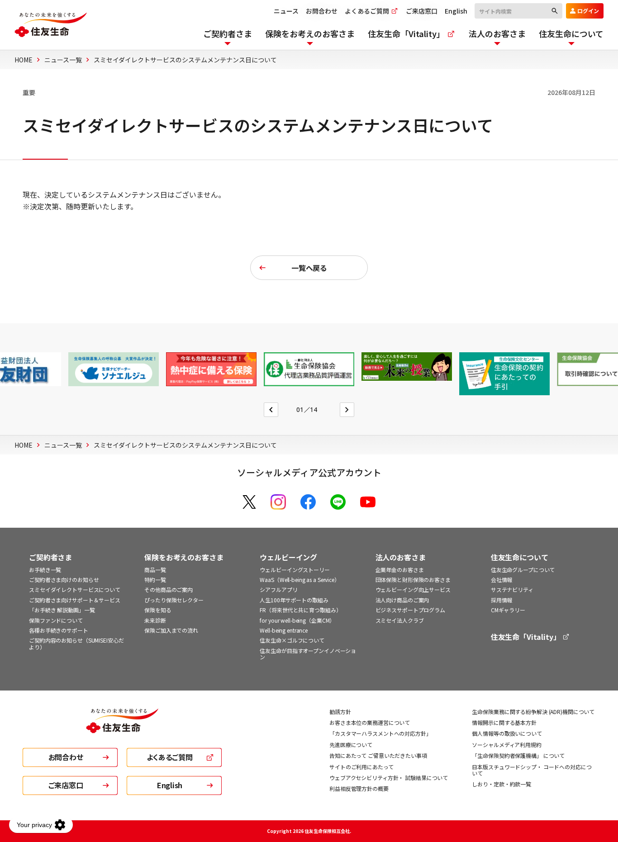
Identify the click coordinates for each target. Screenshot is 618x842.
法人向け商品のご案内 (402, 600)
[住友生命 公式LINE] (338, 502)
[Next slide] (347, 409)
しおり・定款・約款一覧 (501, 784)
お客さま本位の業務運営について (369, 722)
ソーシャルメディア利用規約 (506, 744)
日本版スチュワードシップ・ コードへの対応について (531, 770)
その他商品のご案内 (168, 589)
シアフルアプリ (278, 589)
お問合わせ (322, 10)
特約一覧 (155, 579)
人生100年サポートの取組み (294, 600)
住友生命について (519, 557)
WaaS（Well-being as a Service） (300, 579)
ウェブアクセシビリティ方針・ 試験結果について (388, 777)
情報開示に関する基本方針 (504, 722)
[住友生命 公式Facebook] (308, 502)
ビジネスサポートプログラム (410, 610)
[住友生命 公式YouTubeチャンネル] (368, 502)
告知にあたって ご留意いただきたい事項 (378, 755)
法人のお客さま (401, 557)
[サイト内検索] (518, 10)
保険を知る (157, 610)
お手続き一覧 (45, 569)
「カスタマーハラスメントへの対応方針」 (380, 733)
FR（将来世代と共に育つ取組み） (300, 610)
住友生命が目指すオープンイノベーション (308, 654)
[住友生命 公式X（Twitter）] (249, 502)
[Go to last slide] (271, 409)
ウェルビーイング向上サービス (413, 589)
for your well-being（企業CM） (297, 620)
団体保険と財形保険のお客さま (413, 579)
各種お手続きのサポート (58, 630)
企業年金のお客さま (400, 569)
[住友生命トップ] (122, 727)
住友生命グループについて (523, 569)
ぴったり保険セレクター (174, 600)
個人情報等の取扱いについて (507, 733)
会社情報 (502, 579)
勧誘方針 (340, 711)
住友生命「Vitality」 (526, 637)
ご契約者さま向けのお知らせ (64, 579)
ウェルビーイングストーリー (294, 569)
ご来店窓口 (421, 10)
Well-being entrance (284, 630)
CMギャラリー (508, 610)
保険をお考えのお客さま (183, 557)
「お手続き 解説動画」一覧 (62, 610)
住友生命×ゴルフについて (292, 640)
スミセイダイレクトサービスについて (74, 589)
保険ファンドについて (56, 620)
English (456, 10)
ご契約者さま (50, 557)
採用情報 (502, 600)
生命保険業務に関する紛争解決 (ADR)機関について (533, 711)
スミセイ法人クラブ (400, 620)
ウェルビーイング (288, 557)
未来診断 (155, 620)
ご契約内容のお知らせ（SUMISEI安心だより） (76, 643)
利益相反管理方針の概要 (359, 788)
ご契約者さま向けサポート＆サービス (74, 600)
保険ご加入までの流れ (171, 630)
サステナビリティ (512, 589)
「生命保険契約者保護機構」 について (518, 755)
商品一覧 (155, 569)
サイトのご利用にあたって (361, 767)
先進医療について (350, 744)
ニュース (286, 10)
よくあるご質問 (367, 10)
